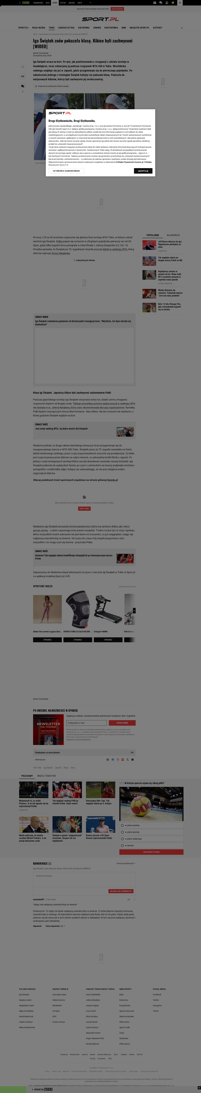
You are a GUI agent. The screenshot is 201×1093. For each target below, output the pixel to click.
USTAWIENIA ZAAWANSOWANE (66, 171)
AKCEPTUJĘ (143, 171)
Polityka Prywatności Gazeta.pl (129, 162)
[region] (100, 142)
